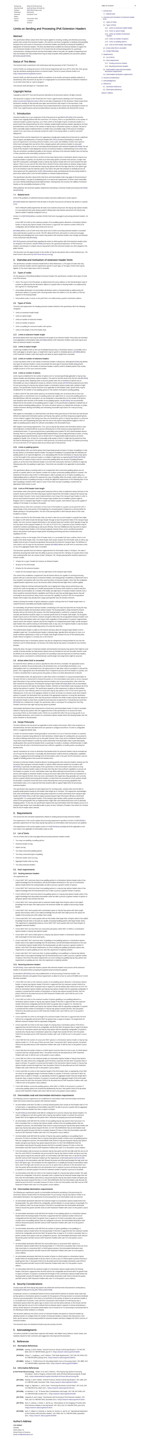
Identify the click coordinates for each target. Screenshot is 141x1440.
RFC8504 (27, 56)
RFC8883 (17, 231)
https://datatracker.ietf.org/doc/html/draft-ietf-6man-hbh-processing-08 (54, 1376)
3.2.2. (15, 964)
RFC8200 (17, 56)
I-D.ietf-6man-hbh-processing (42, 254)
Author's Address (107, 93)
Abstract (17, 36)
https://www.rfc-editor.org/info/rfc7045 (71, 1399)
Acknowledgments (109, 81)
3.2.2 (106, 66)
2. (14, 259)
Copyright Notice (22, 91)
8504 (31, 10)
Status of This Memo (24, 61)
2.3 (104, 48)
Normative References (113, 87)
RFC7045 (38, 1290)
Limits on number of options (118, 39)
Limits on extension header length (120, 28)
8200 (28, 10)
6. (14, 1341)
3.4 (104, 74)
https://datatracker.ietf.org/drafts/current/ (27, 74)
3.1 (104, 57)
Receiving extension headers (118, 66)
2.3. (15, 660)
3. (14, 813)
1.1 (104, 14)
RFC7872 (53, 140)
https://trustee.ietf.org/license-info (25, 101)
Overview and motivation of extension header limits (118, 18)
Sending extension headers (118, 63)
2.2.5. (15, 447)
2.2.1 (106, 28)
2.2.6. (15, 488)
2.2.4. (15, 373)
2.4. (15, 722)
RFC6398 (23, 1290)
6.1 (104, 87)
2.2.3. (15, 358)
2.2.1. (15, 334)
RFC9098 (78, 146)
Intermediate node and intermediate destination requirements (118, 70)
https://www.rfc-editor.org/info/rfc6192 (61, 1388)
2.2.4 (106, 39)
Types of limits (111, 25)
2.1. (15, 272)
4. (14, 1283)
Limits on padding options (118, 42)
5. (14, 1329)
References (107, 84)
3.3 (104, 69)
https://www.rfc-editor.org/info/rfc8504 (62, 1358)
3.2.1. (15, 873)
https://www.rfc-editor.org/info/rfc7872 (39, 1408)
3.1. (15, 833)
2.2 (104, 25)
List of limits (110, 57)
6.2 (104, 90)
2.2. (15, 303)
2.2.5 (106, 42)
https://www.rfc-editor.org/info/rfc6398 (62, 1394)
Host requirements (112, 60)
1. (14, 113)
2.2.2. (15, 346)
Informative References (114, 90)
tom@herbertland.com (25, 1434)
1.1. (15, 194)
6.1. (15, 1346)
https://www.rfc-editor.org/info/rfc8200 (66, 1352)
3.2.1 (106, 63)
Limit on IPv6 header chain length (120, 45)
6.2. (15, 1368)
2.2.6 (106, 45)
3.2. (15, 869)
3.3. (15, 1095)
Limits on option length (117, 31)
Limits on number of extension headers (118, 35)
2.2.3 (106, 34)
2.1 (104, 22)
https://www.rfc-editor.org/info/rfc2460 (64, 1382)
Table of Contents (107, 6)
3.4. (15, 1189)
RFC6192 (31, 1290)
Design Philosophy (112, 51)
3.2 (104, 60)
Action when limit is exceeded (116, 48)
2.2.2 (106, 31)
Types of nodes (111, 22)
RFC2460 (43, 171)
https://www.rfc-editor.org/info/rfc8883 (64, 1363)
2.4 (104, 51)
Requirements (108, 54)
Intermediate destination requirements (119, 74)
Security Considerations (111, 78)
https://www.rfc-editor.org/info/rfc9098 (43, 1416)
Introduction (107, 11)
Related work (110, 14)
